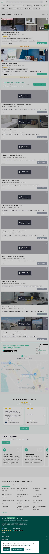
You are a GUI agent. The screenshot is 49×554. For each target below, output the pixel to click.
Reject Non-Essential (18, 549)
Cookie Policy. (26, 545)
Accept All (6, 549)
